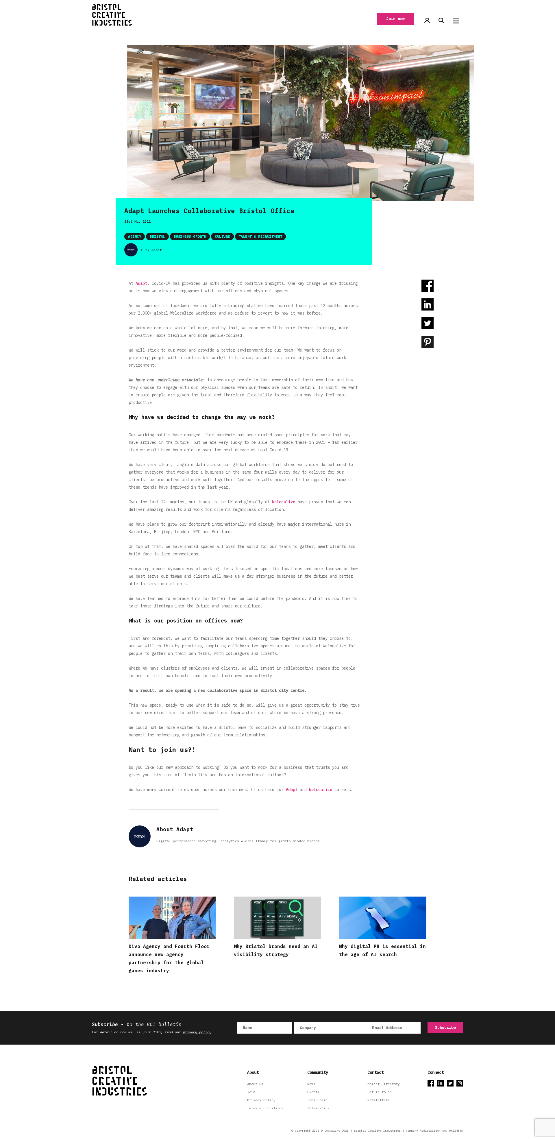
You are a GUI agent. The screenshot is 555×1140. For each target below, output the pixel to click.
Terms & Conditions (265, 1108)
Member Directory (383, 1084)
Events (313, 1092)
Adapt (156, 249)
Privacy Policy (261, 1100)
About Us (255, 1084)
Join (251, 1092)
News (311, 1084)
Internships (318, 1108)
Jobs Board (317, 1100)
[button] (456, 21)
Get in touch (379, 1092)
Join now (395, 18)
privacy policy (197, 1032)
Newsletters (378, 1100)
